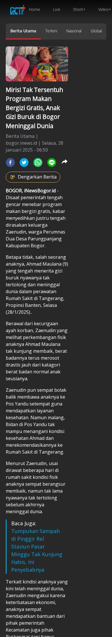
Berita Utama (23, 31)
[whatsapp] (38, 162)
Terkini (51, 31)
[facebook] (10, 162)
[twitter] (24, 162)
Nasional (74, 31)
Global (96, 31)
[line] (51, 162)
